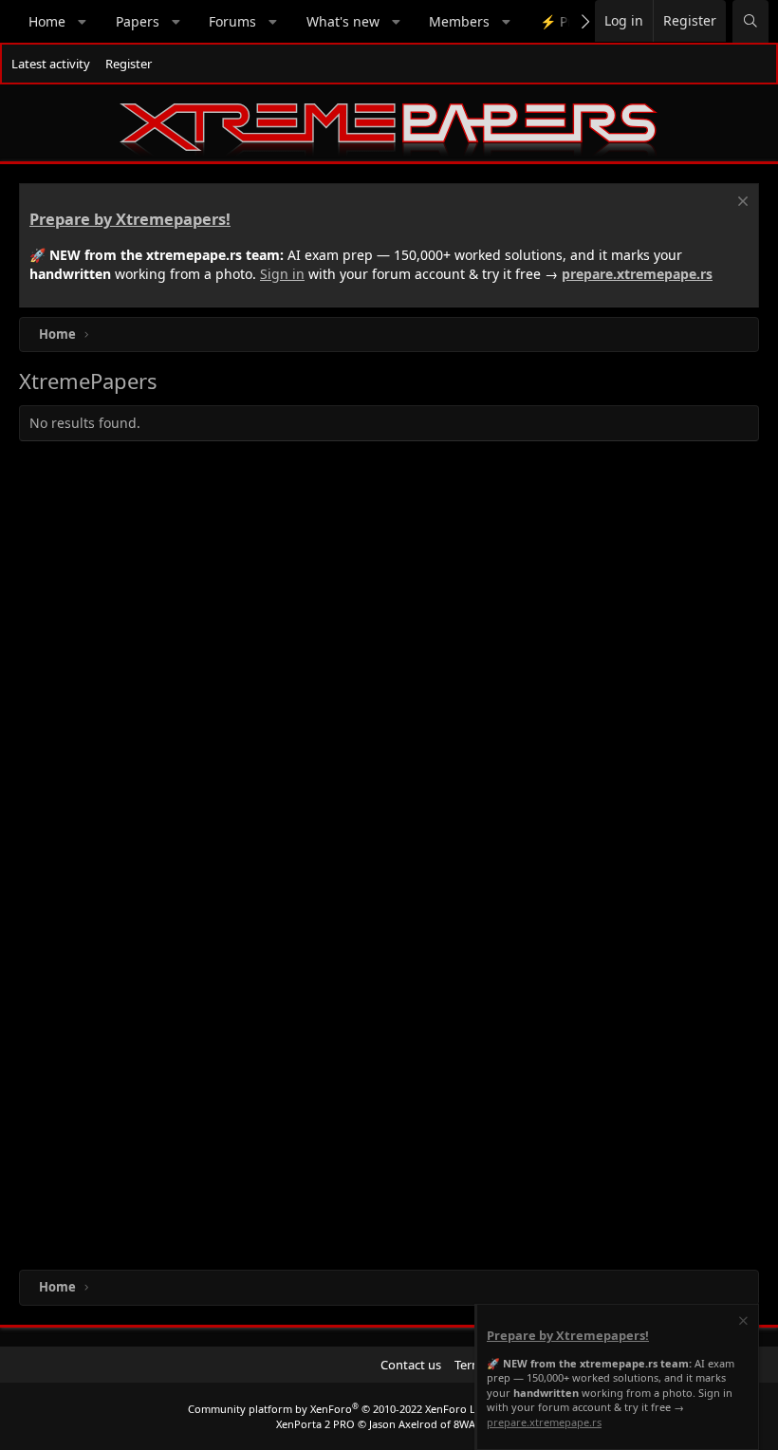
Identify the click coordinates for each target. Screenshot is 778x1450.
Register (128, 63)
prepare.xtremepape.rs (637, 274)
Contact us (410, 1364)
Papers (137, 21)
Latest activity (50, 63)
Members (459, 21)
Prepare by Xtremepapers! (130, 219)
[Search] (750, 21)
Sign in (282, 274)
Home (46, 21)
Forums (232, 21)
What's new (343, 21)
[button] (82, 22)
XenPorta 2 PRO (315, 1424)
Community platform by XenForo (338, 1409)
